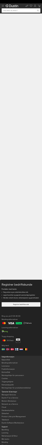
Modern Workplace (9, 401)
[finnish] (16, 350)
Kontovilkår (6, 372)
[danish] (12, 350)
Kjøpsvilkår (6, 360)
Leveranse (6, 366)
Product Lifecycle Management (14, 417)
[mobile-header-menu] (3, 6)
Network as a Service (10, 404)
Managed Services (9, 395)
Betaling (5, 442)
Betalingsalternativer (10, 363)
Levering (5, 433)
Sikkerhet (5, 413)
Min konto (5, 439)
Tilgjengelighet (7, 382)
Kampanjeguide (8, 385)
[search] (37, 10)
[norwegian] (7, 350)
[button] (27, 6)
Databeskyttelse (8, 410)
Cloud (4, 407)
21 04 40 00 (15, 316)
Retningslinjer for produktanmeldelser (16, 388)
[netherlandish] (21, 350)
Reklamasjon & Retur (10, 436)
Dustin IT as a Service (10, 398)
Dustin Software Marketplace (13, 423)
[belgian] (25, 350)
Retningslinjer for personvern (13, 375)
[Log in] (35, 6)
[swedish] (3, 350)
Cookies (5, 378)
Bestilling (5, 430)
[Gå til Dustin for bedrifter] (12, 6)
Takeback (5, 420)
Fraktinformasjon (8, 369)
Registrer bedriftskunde (21, 304)
